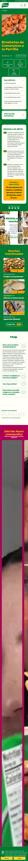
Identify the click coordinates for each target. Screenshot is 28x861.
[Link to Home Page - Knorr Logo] (5, 5)
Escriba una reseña (21, 55)
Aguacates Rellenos (11, 319)
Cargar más (14, 324)
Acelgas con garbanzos (13, 277)
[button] (3, 414)
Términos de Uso (22, 855)
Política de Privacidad (10, 856)
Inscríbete (4, 1)
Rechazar (7, 858)
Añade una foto (14, 237)
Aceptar (19, 858)
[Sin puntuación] (6, 56)
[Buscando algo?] (21, 5)
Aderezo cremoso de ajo (13, 298)
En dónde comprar (22, 1)
